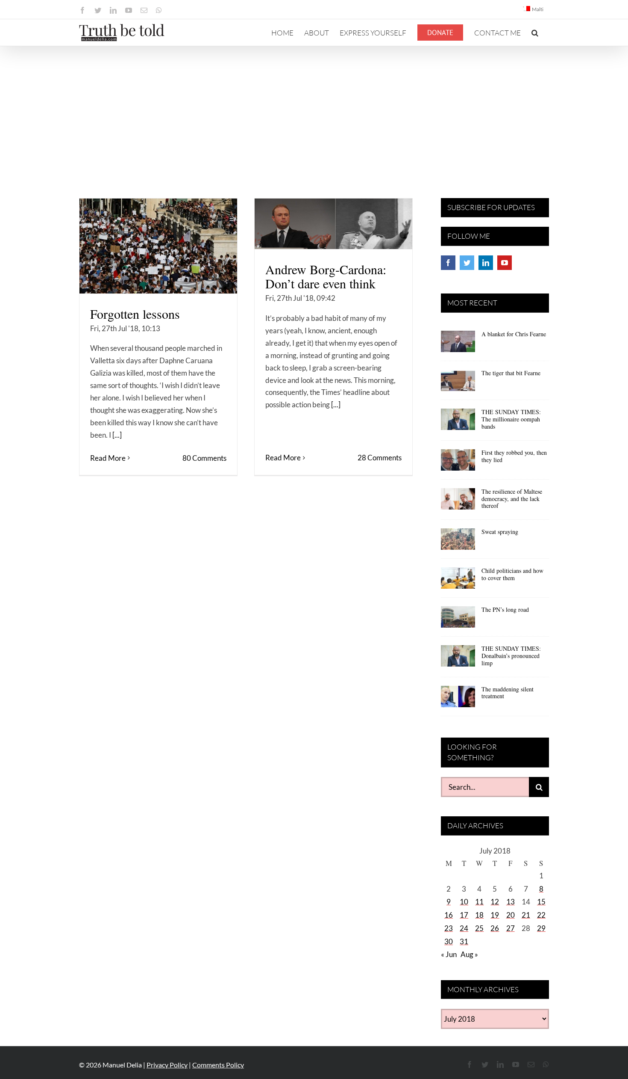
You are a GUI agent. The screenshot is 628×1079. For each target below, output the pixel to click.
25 (479, 928)
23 (448, 928)
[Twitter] (467, 262)
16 (448, 914)
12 (494, 901)
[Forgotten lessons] (158, 246)
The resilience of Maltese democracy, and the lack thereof (511, 498)
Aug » (469, 954)
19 (494, 914)
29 (541, 928)
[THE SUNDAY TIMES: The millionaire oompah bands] (458, 422)
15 (541, 901)
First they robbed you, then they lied (514, 456)
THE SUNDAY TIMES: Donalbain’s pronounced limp (511, 655)
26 (494, 928)
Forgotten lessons (135, 313)
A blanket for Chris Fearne (513, 334)
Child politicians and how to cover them (512, 574)
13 (510, 901)
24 (464, 928)
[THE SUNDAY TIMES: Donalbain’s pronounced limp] (458, 659)
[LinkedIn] (485, 262)
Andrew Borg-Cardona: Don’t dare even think (325, 276)
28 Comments (380, 457)
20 (510, 914)
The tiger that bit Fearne (510, 373)
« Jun (449, 954)
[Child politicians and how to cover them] (458, 581)
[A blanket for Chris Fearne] (458, 344)
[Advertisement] (314, 110)
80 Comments (204, 458)
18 (479, 914)
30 (448, 941)
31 (464, 941)
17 (464, 914)
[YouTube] (504, 262)
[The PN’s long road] (458, 620)
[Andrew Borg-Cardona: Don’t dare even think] (333, 224)
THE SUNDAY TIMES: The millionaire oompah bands (511, 419)
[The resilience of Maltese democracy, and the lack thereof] (458, 502)
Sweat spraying (499, 532)
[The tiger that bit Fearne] (458, 383)
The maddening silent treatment (507, 692)
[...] (117, 434)
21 (526, 914)
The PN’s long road (505, 609)
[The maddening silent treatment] (458, 699)
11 (479, 901)
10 (464, 901)
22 (541, 914)
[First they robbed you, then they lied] (458, 463)
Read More (108, 458)
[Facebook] (448, 262)
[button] (534, 33)
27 (510, 928)
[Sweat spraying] (458, 542)
